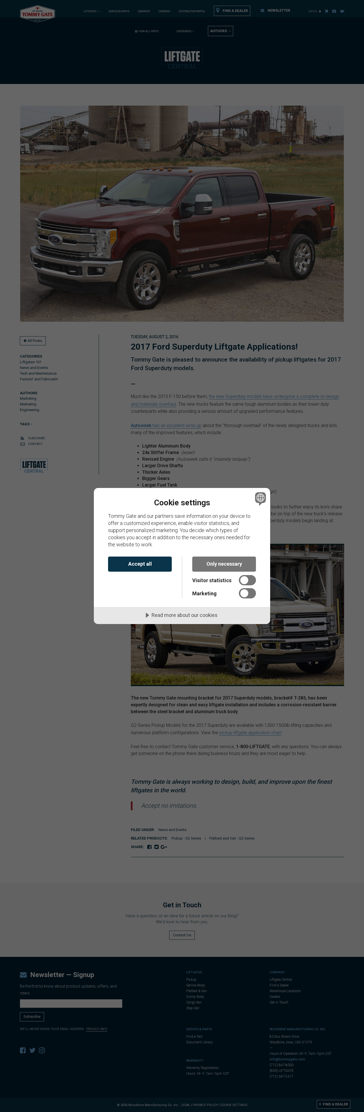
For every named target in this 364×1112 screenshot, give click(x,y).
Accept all (140, 564)
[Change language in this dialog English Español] (259, 498)
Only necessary (224, 564)
